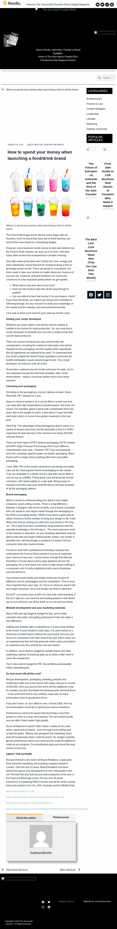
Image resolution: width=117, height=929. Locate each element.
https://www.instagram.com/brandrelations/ (29, 803)
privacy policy (66, 902)
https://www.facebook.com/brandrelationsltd (29, 809)
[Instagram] (107, 5)
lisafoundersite (41, 853)
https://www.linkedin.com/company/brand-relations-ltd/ (35, 797)
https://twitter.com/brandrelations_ (71, 809)
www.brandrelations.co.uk (20, 791)
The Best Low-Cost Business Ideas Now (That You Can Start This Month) (91, 258)
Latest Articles (35, 145)
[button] (47, 75)
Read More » (91, 203)
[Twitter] (102, 5)
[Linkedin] (112, 5)
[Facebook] (98, 5)
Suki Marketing (103, 902)
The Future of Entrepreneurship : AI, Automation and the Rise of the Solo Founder (96, 179)
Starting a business (54, 145)
